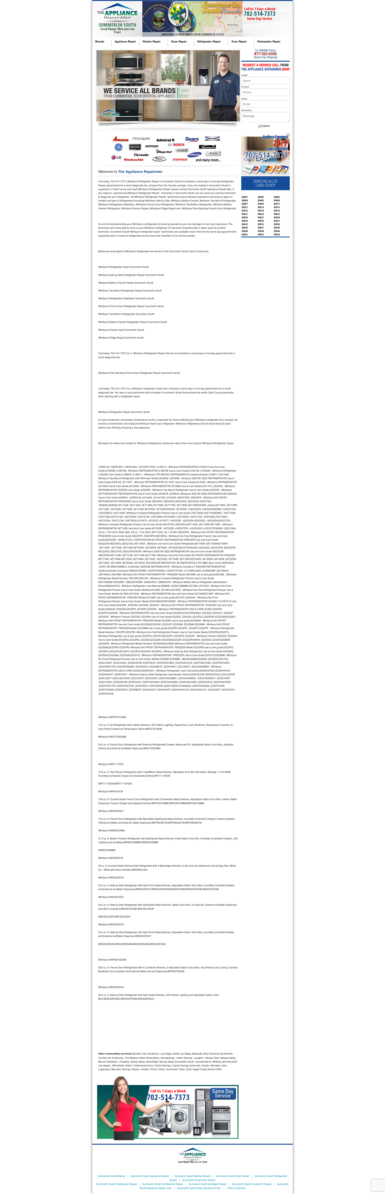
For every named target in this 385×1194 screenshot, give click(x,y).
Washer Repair (152, 41)
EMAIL (244, 98)
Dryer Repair (179, 41)
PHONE (245, 86)
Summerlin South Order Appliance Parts (199, 1188)
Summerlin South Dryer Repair (232, 1176)
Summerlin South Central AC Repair (252, 1184)
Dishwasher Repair (269, 41)
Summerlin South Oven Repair (199, 1180)
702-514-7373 (260, 13)
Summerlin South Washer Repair (192, 1176)
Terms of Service (236, 1188)
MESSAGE (246, 110)
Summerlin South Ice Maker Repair (207, 1184)
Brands (99, 41)
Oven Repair (239, 41)
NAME (244, 75)
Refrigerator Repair (209, 41)
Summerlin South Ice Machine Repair (162, 1184)
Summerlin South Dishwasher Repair (116, 1184)
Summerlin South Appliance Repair (150, 1176)
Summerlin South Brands (111, 1176)
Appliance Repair (125, 41)
